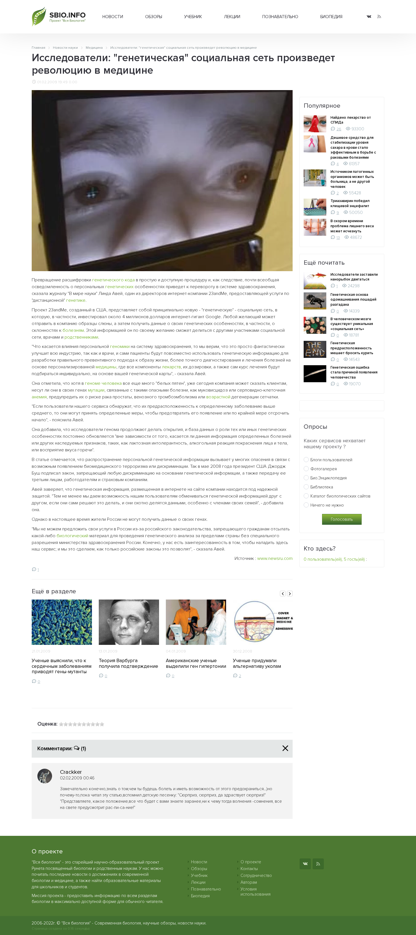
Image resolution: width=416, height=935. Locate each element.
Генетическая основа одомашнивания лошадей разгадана (353, 299)
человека (112, 383)
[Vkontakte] (369, 17)
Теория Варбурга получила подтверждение (128, 663)
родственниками (81, 337)
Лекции (232, 16)
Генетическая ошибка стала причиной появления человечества (354, 372)
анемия (39, 397)
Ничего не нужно (327, 505)
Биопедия (331, 16)
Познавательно (280, 16)
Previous (283, 593)
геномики (120, 346)
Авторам (249, 882)
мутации (96, 390)
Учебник (193, 16)
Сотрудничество (256, 875)
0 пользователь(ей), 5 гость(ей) (334, 559)
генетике (75, 300)
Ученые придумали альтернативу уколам (257, 663)
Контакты (249, 868)
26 (338, 129)
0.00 (73, 82)
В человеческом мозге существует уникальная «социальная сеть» (352, 324)
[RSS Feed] (379, 17)
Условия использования (256, 892)
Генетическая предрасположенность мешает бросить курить (352, 348)
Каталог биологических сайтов (340, 496)
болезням (73, 330)
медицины (106, 367)
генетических (119, 287)
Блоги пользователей (331, 459)
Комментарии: (61, 748)
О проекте (251, 861)
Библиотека (321, 487)
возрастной (218, 397)
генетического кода (113, 280)
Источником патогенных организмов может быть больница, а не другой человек (352, 179)
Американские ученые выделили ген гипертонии (196, 663)
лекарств (171, 367)
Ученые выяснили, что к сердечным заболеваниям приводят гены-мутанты (61, 666)
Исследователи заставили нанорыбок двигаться (354, 277)
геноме (92, 383)
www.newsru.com (275, 558)
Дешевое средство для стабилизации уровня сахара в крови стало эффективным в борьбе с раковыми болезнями (353, 147)
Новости (112, 16)
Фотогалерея (323, 468)
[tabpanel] (61, 642)
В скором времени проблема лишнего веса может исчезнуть (352, 226)
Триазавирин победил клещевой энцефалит (350, 203)
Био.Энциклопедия (328, 478)
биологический (72, 536)
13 (338, 237)
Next (290, 593)
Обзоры (153, 16)
